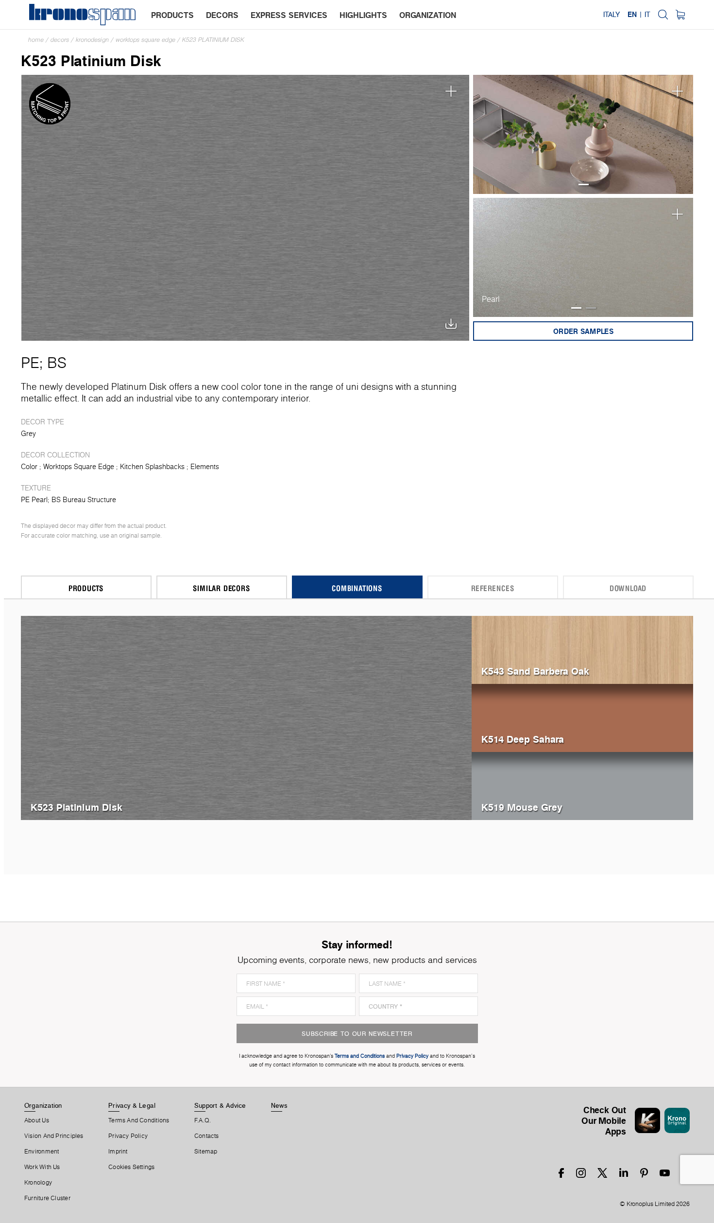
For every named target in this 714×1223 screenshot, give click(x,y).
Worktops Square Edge (145, 39)
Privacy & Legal (131, 1105)
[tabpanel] (583, 134)
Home (36, 39)
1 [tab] (583, 184)
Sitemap (206, 1151)
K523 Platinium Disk (213, 39)
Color (29, 467)
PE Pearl (34, 500)
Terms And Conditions (138, 1120)
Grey (28, 433)
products (172, 15)
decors (222, 15)
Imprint (118, 1151)
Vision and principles (54, 1136)
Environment (41, 1151)
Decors (60, 39)
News (279, 1105)
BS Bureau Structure (83, 500)
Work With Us (42, 1167)
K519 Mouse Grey (521, 807)
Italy (611, 14)
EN (632, 14)
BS (57, 362)
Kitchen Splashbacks (152, 467)
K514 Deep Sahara (522, 739)
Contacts (206, 1136)
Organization (43, 1105)
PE (30, 362)
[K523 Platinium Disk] (245, 206)
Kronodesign (92, 39)
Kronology (38, 1183)
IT (647, 14)
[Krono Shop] (680, 14)
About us (36, 1120)
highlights (363, 15)
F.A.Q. (202, 1120)
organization (427, 15)
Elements (204, 467)
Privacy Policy (128, 1136)
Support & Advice (220, 1105)
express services (289, 15)
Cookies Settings (131, 1167)
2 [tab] (591, 308)
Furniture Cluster (47, 1198)
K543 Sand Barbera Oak (535, 671)
